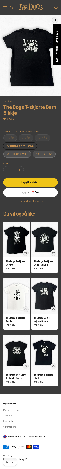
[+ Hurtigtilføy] (26, 253)
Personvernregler (11, 409)
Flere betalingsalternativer (30, 200)
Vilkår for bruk (10, 426)
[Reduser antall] (7, 169)
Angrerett (8, 415)
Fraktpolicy (8, 421)
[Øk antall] (19, 169)
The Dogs (8, 100)
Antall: (6, 163)
